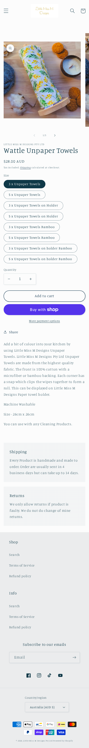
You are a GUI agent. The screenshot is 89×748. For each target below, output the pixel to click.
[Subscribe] (74, 657)
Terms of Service (22, 565)
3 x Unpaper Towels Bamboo (32, 227)
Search (14, 555)
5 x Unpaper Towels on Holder (33, 216)
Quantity (10, 269)
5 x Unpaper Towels (24, 194)
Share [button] (13, 332)
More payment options (44, 321)
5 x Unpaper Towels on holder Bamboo (40, 259)
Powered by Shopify (63, 740)
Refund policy (20, 576)
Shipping (25, 167)
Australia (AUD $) (42, 707)
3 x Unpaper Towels (24, 184)
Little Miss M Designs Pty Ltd (37, 740)
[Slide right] (55, 135)
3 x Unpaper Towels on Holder (33, 205)
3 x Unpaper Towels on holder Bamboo (40, 248)
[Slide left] (34, 135)
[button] (6, 11)
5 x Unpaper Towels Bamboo (32, 237)
